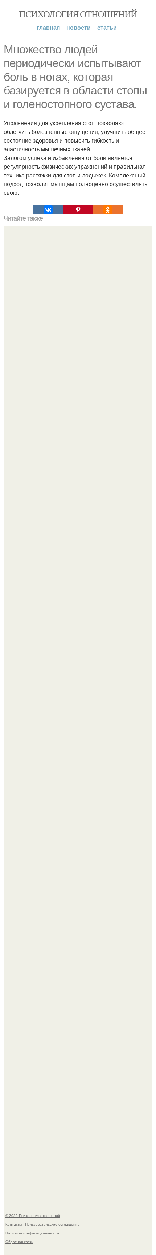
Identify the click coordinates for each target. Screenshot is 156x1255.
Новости (78, 27)
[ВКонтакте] (48, 209)
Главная (48, 27)
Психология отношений (78, 14)
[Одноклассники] (108, 209)
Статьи (107, 27)
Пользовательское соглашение (52, 1224)
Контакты (13, 1224)
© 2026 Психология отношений (32, 1215)
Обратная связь (19, 1241)
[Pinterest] (78, 209)
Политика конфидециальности (32, 1232)
